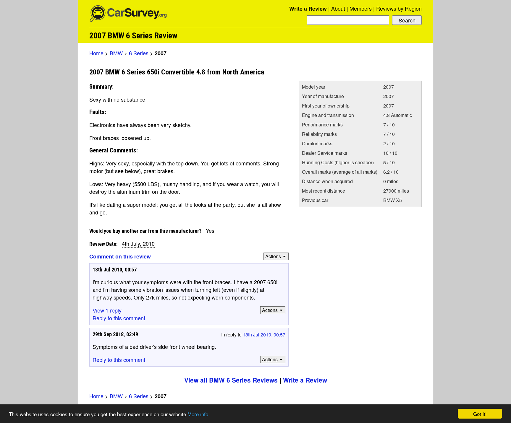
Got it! (480, 413)
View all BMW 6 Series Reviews (231, 379)
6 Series (138, 53)
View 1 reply (107, 310)
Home (96, 53)
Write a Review (308, 8)
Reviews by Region (399, 8)
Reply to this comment (119, 318)
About (338, 8)
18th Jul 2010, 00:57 (264, 334)
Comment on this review (120, 256)
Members (361, 8)
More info (197, 414)
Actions (273, 256)
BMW (116, 53)
